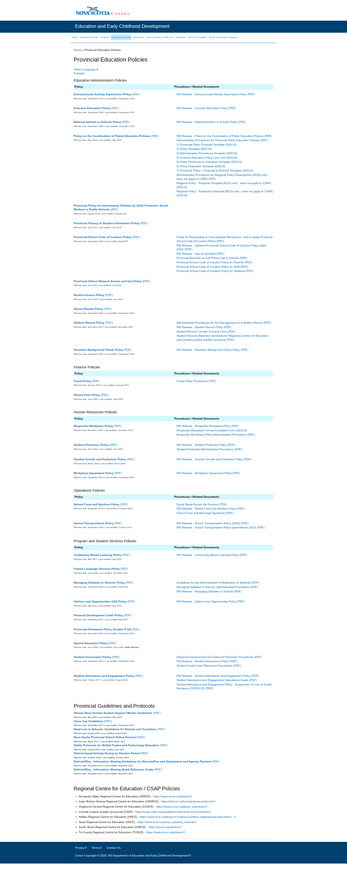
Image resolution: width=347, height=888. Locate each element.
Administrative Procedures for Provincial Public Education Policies (218, 140)
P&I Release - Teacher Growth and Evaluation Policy (210, 459)
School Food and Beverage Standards (201, 513)
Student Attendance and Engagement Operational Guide (212, 680)
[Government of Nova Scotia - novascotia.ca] (102, 10)
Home (77, 50)
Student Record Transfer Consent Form (202, 331)
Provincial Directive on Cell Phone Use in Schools (208, 258)
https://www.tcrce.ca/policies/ (165, 832)
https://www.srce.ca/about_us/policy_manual (167, 822)
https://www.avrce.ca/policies (172, 796)
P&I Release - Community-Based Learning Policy (208, 555)
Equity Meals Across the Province (198, 504)
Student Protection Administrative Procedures (205, 449)
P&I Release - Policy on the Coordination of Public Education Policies (220, 136)
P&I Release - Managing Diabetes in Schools (205, 591)
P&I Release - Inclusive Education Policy (202, 108)
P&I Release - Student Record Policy (200, 327)
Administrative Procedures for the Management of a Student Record (220, 322)
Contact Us (114, 847)
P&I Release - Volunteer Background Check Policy (208, 349)
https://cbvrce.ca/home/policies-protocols (188, 801)
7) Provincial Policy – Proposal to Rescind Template (209, 170)
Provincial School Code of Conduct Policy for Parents (210, 262)
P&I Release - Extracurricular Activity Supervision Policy (212, 94)
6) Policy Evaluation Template (195, 166)
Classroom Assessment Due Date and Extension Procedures (215, 657)
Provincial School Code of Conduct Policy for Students (211, 271)
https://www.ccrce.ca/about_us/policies (181, 806)
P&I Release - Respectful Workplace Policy (204, 426)
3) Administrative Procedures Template (201, 153)
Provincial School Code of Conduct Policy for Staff (208, 266)
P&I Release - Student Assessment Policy (203, 661)
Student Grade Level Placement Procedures (205, 665)
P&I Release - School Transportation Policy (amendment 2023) (216, 527)
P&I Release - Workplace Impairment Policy (204, 473)
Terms (99, 847)
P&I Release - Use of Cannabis (196, 253)
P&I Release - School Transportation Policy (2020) (208, 523)
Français (79, 73)
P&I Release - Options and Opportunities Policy (206, 601)
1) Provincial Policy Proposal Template (201, 144)
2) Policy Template (188, 148)
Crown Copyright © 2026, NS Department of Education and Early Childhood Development (135, 855)
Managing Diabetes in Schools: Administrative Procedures (213, 587)
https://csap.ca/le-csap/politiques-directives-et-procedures (173, 811)
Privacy (83, 847)
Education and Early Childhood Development (122, 26)
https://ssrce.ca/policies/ (165, 827)
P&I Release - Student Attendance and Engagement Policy (214, 675)
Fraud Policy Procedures (192, 381)
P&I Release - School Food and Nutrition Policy (206, 508)
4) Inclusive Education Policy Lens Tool (201, 157)
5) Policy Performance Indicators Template (203, 161)
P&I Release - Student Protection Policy (202, 444)
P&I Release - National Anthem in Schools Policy (207, 122)
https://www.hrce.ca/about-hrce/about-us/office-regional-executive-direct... (188, 816)
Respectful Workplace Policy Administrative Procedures (211, 434)
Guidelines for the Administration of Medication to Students (214, 582)
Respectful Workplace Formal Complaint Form (206, 430)
